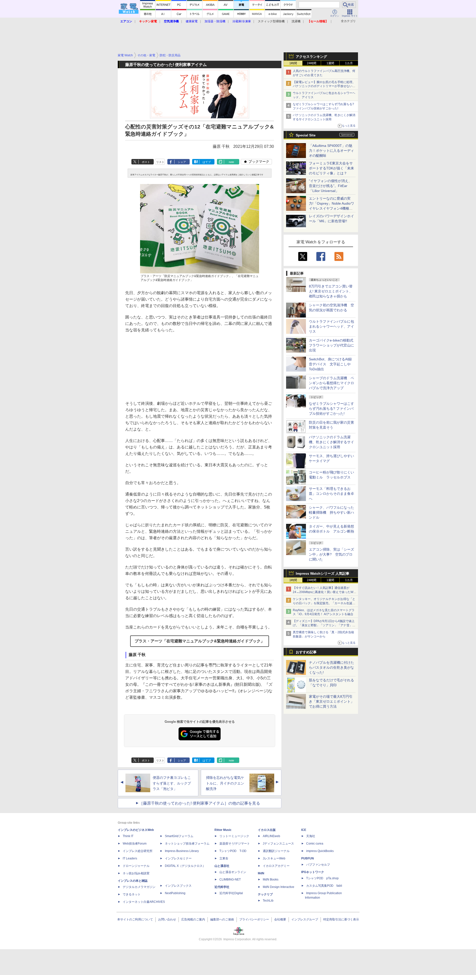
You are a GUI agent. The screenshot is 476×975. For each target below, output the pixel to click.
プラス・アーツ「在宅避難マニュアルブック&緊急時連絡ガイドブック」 (200, 641)
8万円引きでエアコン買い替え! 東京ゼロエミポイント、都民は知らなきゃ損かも (331, 291)
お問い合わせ (167, 919)
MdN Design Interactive (278, 887)
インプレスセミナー (178, 858)
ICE (303, 830)
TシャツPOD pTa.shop (322, 878)
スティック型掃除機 (271, 21)
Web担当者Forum (135, 843)
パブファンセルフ (318, 864)
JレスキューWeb (274, 858)
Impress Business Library (182, 851)
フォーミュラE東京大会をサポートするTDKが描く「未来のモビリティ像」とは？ (331, 168)
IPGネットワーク (312, 872)
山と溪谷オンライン (232, 872)
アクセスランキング (311, 57)
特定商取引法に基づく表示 (341, 919)
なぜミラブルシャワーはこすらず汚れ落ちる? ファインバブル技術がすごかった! (331, 408)
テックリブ (265, 894)
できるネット (132, 894)
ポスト (146, 161)
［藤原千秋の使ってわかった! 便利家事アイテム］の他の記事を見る (199, 803)
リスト (160, 161)
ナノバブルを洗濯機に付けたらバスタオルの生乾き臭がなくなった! (331, 667)
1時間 (293, 63)
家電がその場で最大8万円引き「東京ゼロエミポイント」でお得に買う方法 (331, 701)
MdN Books (270, 879)
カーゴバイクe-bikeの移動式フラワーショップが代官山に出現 (331, 345)
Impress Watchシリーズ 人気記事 (322, 573)
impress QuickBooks (320, 851)
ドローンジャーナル (136, 866)
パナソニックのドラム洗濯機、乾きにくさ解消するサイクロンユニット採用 (331, 442)
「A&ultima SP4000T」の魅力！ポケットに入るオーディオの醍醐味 (331, 150)
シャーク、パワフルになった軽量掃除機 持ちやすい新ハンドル (331, 512)
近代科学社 (221, 887)
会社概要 (280, 919)
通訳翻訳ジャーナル (276, 851)
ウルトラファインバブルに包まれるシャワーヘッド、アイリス (331, 326)
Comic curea (314, 843)
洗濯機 (296, 21)
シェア (182, 161)
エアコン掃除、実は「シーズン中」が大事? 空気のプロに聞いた (331, 554)
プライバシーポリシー (254, 919)
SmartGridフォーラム (179, 836)
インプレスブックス (178, 885)
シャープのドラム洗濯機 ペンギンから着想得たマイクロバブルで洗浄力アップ (331, 383)
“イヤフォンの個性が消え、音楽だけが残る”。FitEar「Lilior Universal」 (330, 186)
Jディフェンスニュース (278, 843)
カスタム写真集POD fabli (324, 885)
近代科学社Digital (231, 893)
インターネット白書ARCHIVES (144, 902)
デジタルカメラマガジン (139, 887)
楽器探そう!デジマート (234, 843)
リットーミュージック (234, 836)
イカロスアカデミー (276, 866)
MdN (261, 873)
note (231, 161)
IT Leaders (130, 858)
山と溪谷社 (221, 866)
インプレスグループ (304, 919)
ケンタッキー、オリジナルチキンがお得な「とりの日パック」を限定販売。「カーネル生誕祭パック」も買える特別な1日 (324, 603)
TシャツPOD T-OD (232, 851)
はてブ (207, 161)
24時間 (311, 63)
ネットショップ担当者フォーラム (187, 843)
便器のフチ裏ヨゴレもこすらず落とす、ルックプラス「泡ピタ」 (172, 783)
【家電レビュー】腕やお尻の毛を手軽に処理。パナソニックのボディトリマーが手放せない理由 (324, 86)
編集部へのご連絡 (222, 919)
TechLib (268, 900)
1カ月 (349, 63)
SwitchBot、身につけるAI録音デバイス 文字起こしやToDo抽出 (330, 364)
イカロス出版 (267, 830)
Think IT (128, 836)
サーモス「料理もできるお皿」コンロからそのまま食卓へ (331, 494)
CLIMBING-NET (230, 879)
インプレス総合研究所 (137, 851)
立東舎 (223, 858)
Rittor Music (223, 830)
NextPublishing (175, 893)
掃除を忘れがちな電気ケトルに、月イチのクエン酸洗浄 (225, 783)
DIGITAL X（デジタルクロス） (185, 866)
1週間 (330, 63)
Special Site (306, 135)
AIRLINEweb (271, 836)
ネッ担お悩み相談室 (136, 873)
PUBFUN (307, 858)
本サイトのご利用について (135, 919)
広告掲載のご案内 (193, 919)
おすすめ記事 (306, 652)
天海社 (310, 836)
